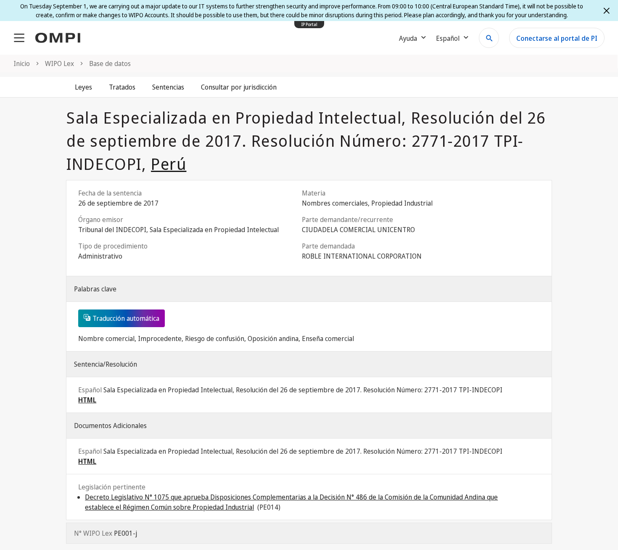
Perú (168, 164)
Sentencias (168, 87)
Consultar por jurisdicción (239, 87)
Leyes (83, 87)
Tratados (122, 87)
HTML (87, 400)
